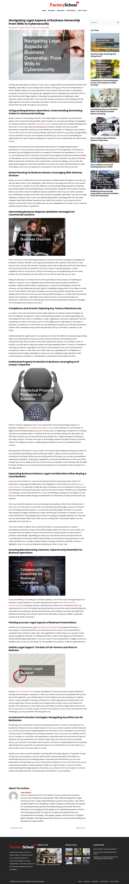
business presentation (48, 627)
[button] (126, 10)
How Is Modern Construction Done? (48, 864)
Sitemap (41, 881)
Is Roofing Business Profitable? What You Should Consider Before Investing (104, 111)
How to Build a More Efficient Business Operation (103, 139)
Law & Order (82, 10)
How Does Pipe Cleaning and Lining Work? (103, 55)
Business (51, 10)
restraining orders (43, 124)
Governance (71, 10)
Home (44, 10)
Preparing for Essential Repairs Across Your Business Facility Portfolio (104, 82)
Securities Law (70, 717)
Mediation (52, 211)
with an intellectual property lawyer (39, 428)
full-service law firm (23, 691)
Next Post (82, 828)
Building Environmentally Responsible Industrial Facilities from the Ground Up (105, 193)
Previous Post (15, 828)
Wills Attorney (74, 172)
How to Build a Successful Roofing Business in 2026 (102, 166)
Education (61, 10)
